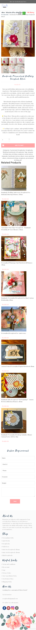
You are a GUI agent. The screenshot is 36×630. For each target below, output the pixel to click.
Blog (17, 12)
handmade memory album (16, 156)
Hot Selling (31, 12)
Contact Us (23, 12)
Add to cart (19, 145)
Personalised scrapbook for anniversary (13, 333)
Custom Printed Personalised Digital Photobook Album (17, 366)
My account (6, 567)
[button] (29, 25)
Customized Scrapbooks (17, 150)
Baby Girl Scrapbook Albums (11, 552)
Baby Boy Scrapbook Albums (11, 549)
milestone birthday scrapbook (16, 158)
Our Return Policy (8, 579)
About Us (8, 12)
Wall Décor (6, 546)
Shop (13, 12)
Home (3, 12)
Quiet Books (6, 541)
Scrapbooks (29, 150)
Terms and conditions (9, 564)
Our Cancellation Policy (10, 576)
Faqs (4, 570)
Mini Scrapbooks (8, 555)
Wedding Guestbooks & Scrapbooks (13, 152)
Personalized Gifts (8, 538)
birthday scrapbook (18, 154)
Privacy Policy (7, 573)
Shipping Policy (7, 582)
